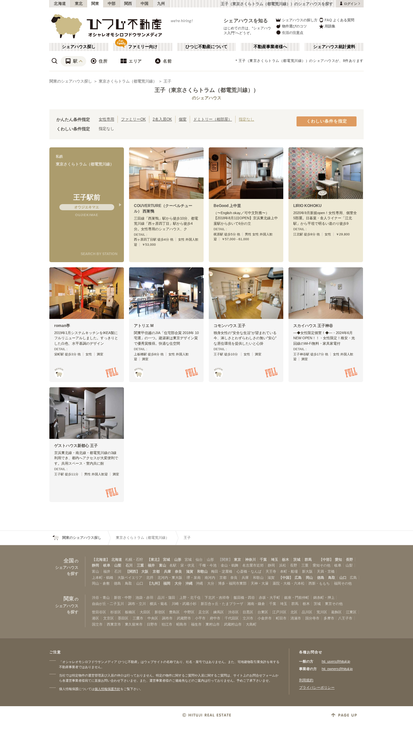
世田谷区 (99, 612)
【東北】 (154, 559)
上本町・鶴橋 (102, 577)
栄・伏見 (187, 565)
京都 (156, 571)
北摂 (149, 577)
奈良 (178, 571)
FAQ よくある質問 (339, 20)
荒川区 (322, 612)
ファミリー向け (142, 46)
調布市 (167, 618)
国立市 (97, 624)
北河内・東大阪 (169, 577)
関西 (128, 3)
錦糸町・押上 (324, 597)
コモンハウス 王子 (230, 325)
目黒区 (248, 612)
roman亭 (62, 325)
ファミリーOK (133, 119)
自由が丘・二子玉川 (108, 604)
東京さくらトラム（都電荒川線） (128, 81)
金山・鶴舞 (229, 565)
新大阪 (307, 571)
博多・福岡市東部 (232, 583)
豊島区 (174, 612)
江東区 (351, 612)
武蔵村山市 (233, 624)
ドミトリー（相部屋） (212, 119)
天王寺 (271, 571)
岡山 (309, 577)
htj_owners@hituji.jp (337, 669)
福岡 (166, 583)
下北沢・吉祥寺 (217, 597)
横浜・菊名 (158, 604)
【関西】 (133, 571)
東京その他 (334, 604)
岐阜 (106, 565)
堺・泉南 (193, 577)
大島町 (251, 624)
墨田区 (123, 618)
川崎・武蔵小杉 (184, 604)
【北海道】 (101, 559)
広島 (298, 577)
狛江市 (167, 624)
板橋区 (130, 612)
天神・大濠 (259, 583)
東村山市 (213, 624)
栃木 (285, 559)
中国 (145, 3)
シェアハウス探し (79, 46)
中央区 (152, 618)
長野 (349, 559)
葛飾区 (336, 612)
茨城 (296, 559)
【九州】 (154, 583)
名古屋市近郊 (253, 565)
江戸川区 (279, 612)
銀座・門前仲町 (296, 597)
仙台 (199, 559)
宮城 (166, 559)
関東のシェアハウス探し (70, 81)
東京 (237, 559)
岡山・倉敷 (101, 583)
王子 (167, 81)
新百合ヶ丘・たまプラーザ (222, 604)
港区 (95, 618)
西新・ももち (319, 583)
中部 (112, 3)
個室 (182, 119)
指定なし (246, 119)
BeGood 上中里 (227, 205)
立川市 (248, 618)
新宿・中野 (123, 597)
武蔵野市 (184, 618)
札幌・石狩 (134, 559)
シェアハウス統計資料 (334, 46)
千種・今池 (208, 565)
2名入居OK (162, 119)
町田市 (281, 618)
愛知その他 (321, 565)
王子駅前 (86, 197)
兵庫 (167, 571)
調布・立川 (137, 604)
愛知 (338, 559)
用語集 (330, 26)
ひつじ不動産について (206, 46)
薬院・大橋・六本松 (289, 583)
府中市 (215, 618)
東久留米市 (134, 624)
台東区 (262, 612)
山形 (177, 559)
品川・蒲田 (166, 597)
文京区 (108, 618)
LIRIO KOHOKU (307, 205)
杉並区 (115, 612)
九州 (161, 3)
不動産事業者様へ (270, 46)
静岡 (95, 565)
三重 (140, 565)
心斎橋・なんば (249, 571)
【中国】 (286, 577)
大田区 (145, 612)
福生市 (196, 624)
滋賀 (189, 571)
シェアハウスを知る (246, 20)
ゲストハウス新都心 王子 (76, 445)
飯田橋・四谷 (244, 597)
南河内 (210, 577)
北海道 (60, 3)
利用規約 (306, 680)
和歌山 (202, 571)
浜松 (282, 565)
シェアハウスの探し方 (299, 20)
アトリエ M (144, 325)
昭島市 (181, 624)
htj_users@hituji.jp (336, 661)
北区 (293, 612)
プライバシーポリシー (317, 687)
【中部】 (326, 559)
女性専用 (106, 119)
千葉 (263, 559)
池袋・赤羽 (144, 597)
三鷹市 (138, 618)
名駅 (172, 565)
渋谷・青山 (101, 597)
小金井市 (264, 618)
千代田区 (232, 618)
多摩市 (329, 618)
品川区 (307, 612)
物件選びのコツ (294, 26)
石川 (129, 565)
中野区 (189, 612)
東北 (79, 3)
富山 (162, 565)
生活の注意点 (292, 33)
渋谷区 (233, 612)
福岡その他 (343, 583)
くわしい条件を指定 (327, 121)
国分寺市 (312, 618)
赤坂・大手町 (269, 597)
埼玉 (274, 559)
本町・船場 (289, 571)
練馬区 (218, 612)
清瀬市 (295, 618)
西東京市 (114, 624)
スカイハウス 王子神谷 (313, 325)
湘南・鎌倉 (256, 604)
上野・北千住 (190, 597)
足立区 (203, 612)
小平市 (200, 618)
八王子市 (345, 618)
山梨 (117, 565)
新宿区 (160, 612)
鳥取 (331, 577)
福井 (151, 565)
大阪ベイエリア (129, 577)
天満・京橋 (326, 571)
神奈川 (250, 559)
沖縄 (189, 583)
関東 (95, 3)
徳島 (320, 577)
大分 (178, 583)
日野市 (152, 624)
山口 (343, 577)
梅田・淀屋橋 (221, 571)
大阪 (144, 571)
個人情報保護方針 (107, 689)
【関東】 (225, 559)
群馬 (308, 559)
